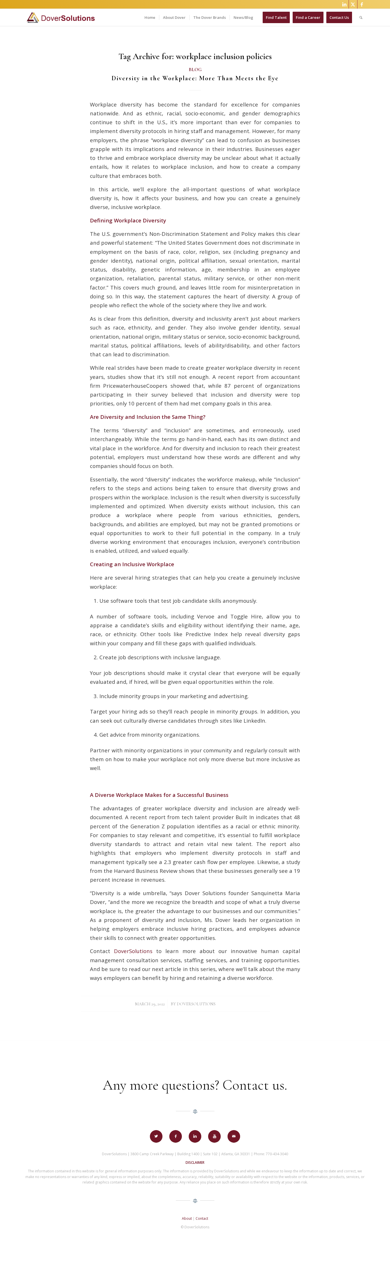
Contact (202, 1218)
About (187, 1218)
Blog (195, 70)
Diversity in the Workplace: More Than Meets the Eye (195, 78)
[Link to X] (353, 4)
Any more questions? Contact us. (195, 1085)
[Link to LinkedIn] (344, 4)
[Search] (361, 17)
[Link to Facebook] (361, 4)
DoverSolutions (196, 1003)
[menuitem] (150, 17)
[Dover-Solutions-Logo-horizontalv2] (60, 17)
